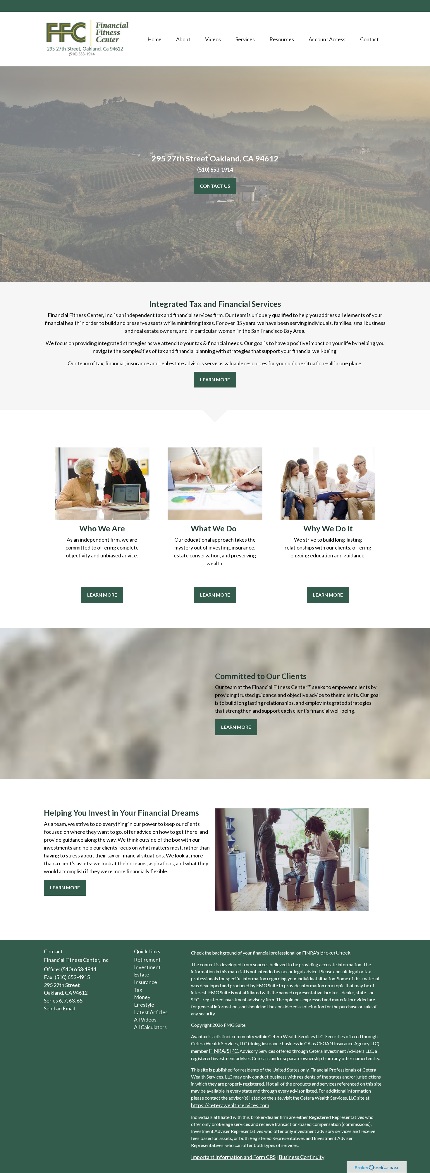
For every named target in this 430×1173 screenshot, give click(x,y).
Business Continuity (301, 1157)
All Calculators (150, 1027)
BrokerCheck (335, 952)
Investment (147, 967)
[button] (183, 39)
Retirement (147, 959)
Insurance (145, 982)
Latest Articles (151, 1012)
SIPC (232, 1051)
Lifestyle (144, 1004)
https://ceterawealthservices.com (230, 1105)
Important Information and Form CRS (233, 1157)
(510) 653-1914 (363, 6)
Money (142, 997)
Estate (141, 974)
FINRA (217, 1051)
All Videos (145, 1019)
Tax (138, 989)
